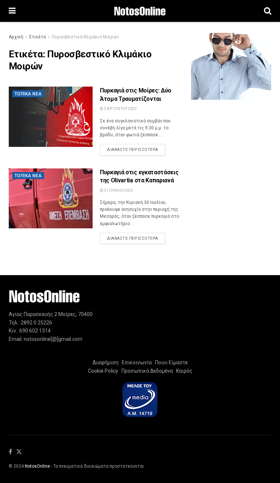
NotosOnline (37, 466)
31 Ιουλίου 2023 (118, 191)
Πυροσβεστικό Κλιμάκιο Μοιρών (85, 36)
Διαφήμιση (105, 362)
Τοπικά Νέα (28, 93)
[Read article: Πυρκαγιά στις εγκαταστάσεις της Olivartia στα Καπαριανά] (51, 198)
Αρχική (16, 36)
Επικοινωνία (137, 362)
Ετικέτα (37, 36)
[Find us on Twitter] (19, 452)
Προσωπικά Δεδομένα (146, 371)
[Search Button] (267, 11)
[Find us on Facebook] (10, 452)
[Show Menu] (12, 11)
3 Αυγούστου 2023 (120, 109)
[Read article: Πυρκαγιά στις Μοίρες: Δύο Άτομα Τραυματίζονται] (51, 117)
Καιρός (183, 371)
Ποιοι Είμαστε (170, 362)
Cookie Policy (103, 371)
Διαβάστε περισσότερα (136, 149)
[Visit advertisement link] (231, 66)
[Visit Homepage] (140, 11)
